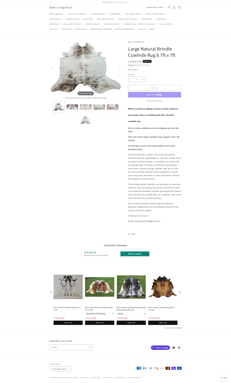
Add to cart (68, 323)
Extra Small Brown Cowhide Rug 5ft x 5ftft (98, 308)
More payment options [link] (154, 100)
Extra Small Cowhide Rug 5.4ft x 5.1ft (67, 308)
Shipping (131, 65)
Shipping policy (120, 377)
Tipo (174, 328)
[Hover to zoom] (85, 68)
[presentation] (51, 292)
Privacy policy (96, 377)
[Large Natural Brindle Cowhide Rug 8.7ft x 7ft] (59, 107)
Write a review (134, 254)
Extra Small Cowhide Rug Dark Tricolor (161, 308)
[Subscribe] (90, 347)
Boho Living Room (60, 377)
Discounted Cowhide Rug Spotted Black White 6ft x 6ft (131, 308)
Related (179, 328)
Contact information (134, 377)
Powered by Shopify (72, 377)
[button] (57, 13)
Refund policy (85, 377)
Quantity (131, 74)
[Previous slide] (51, 68)
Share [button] (133, 234)
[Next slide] (119, 68)
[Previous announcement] (50, 2)
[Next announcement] (180, 2)
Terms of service (108, 377)
